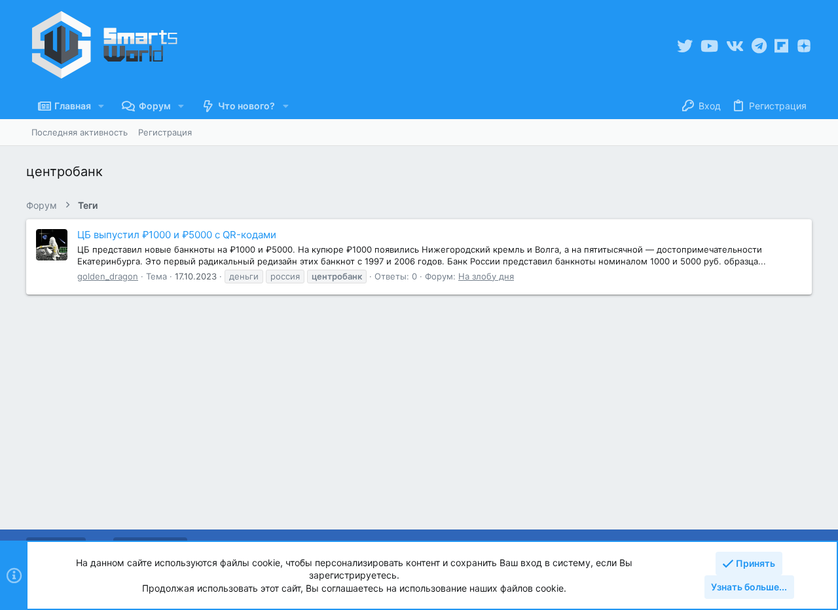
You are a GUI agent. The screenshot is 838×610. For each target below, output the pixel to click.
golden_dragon (107, 276)
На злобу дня (486, 276)
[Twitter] (685, 46)
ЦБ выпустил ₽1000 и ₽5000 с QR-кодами (176, 234)
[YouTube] (709, 46)
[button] (101, 106)
